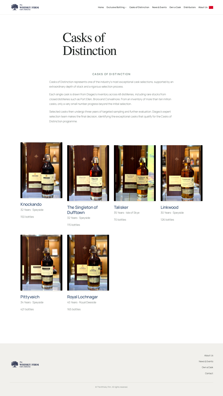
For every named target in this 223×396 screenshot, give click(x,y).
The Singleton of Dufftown (82, 209)
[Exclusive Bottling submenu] (125, 7)
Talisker (121, 207)
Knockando (31, 204)
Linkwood (169, 207)
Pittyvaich (29, 297)
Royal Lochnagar (82, 297)
